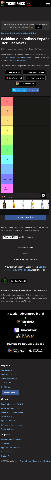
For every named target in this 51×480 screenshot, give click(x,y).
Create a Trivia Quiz (8, 416)
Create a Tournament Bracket (12, 412)
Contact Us (5, 456)
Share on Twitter (19, 90)
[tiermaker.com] (13, 3)
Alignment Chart (37, 78)
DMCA (47, 461)
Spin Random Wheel (35, 72)
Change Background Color (25, 259)
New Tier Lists (6, 370)
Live (28, 3)
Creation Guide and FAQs (11, 439)
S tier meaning (6, 452)
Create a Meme (13, 72)
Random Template (10, 392)
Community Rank (27, 84)
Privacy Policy (25, 461)
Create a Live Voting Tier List (12, 404)
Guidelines (5, 443)
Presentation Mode (25, 247)
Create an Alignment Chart (11, 408)
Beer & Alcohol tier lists (17, 60)
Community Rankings (9, 379)
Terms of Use (37, 461)
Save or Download (25, 217)
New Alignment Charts (9, 374)
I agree (38, 27)
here (31, 27)
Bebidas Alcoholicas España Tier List (24, 33)
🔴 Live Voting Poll (14, 78)
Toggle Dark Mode (8, 429)
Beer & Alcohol (6, 33)
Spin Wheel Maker (8, 421)
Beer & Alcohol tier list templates (18, 57)
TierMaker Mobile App (9, 383)
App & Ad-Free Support (10, 448)
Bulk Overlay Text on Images (12, 425)
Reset (25, 253)
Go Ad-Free (5, 387)
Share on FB (33, 90)
